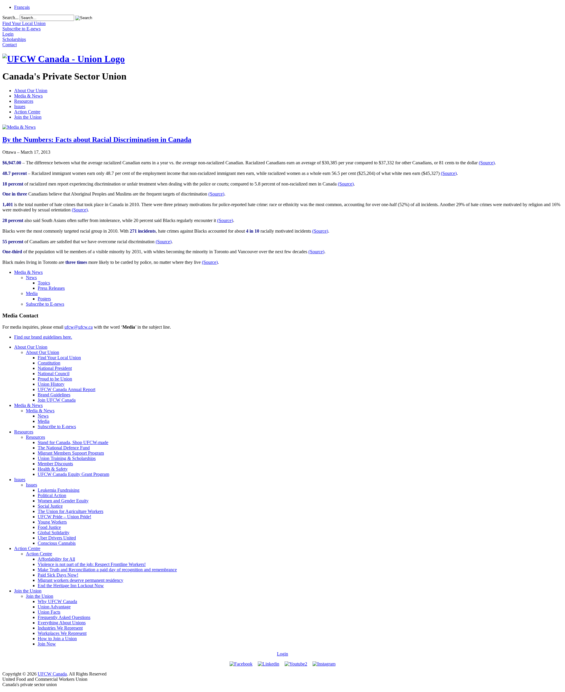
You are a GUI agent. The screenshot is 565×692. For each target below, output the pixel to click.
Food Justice (49, 527)
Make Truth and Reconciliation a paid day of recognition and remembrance (107, 569)
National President (55, 368)
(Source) (487, 162)
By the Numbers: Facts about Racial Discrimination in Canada (96, 139)
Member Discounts (55, 463)
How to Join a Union (57, 638)
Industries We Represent (60, 627)
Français (22, 7)
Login (282, 653)
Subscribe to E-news (45, 304)
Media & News (28, 95)
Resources (23, 101)
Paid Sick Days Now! (58, 574)
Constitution (49, 362)
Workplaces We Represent (62, 633)
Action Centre (27, 111)
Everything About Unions (62, 622)
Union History (51, 384)
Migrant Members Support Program (71, 453)
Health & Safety (53, 468)
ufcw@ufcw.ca (78, 327)
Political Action (52, 495)
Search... (10, 17)
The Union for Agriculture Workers (70, 511)
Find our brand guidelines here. (43, 337)
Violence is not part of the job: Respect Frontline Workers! (92, 564)
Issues (19, 106)
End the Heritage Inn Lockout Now (71, 585)
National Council (53, 373)
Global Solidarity (53, 532)
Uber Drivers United (57, 537)
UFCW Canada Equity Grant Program (73, 474)
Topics (44, 282)
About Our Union (30, 90)
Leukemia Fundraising (58, 490)
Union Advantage (54, 606)
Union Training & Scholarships (67, 458)
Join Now (47, 643)
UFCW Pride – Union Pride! (64, 516)
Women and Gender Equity (63, 500)
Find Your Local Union (59, 357)
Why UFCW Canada (57, 601)
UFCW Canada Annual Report (66, 389)
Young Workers (52, 521)
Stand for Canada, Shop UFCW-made (73, 442)
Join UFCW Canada (57, 400)
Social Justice (50, 506)
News (31, 277)
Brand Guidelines (54, 394)
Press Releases (51, 288)
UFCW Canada (52, 673)
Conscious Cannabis (57, 543)
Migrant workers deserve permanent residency (80, 580)
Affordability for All (56, 559)
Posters (44, 298)
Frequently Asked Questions (64, 617)
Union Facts (49, 612)
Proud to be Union (55, 378)
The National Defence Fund (64, 447)
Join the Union (27, 117)
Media (32, 293)
